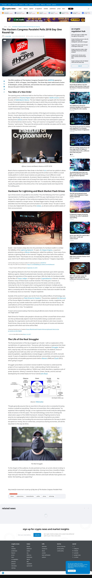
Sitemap (13, 568)
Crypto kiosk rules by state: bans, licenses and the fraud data (78, 56)
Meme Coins (15, 4)
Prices (58, 8)
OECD (20, 120)
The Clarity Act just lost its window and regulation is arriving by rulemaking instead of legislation (80, 128)
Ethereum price (20, 12)
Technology (51, 496)
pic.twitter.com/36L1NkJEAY (15, 331)
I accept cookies (72, 570)
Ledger (24, 278)
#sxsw (27, 329)
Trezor (20, 278)
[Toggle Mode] (89, 4)
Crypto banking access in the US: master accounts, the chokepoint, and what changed (79, 40)
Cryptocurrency (20, 496)
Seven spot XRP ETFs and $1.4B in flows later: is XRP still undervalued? (79, 237)
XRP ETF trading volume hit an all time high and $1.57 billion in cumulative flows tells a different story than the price (79, 150)
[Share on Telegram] (4, 89)
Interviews (14, 566)
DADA (17, 100)
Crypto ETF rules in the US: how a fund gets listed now (79, 45)
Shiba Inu (29, 555)
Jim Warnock (61, 298)
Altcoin (28, 559)
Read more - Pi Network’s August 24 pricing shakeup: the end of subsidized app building (80, 207)
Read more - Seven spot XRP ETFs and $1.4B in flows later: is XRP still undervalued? (80, 228)
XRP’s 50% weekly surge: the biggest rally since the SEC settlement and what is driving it (79, 277)
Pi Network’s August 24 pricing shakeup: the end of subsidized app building (79, 216)
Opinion (31, 8)
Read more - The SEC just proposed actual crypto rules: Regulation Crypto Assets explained (80, 186)
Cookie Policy (60, 550)
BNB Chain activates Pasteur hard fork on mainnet (80, 257)
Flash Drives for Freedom (32, 298)
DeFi (28, 561)
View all (80, 66)
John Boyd (44, 374)
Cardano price (75, 12)
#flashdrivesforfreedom (36, 329)
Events (9, 4)
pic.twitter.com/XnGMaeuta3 (47, 264)
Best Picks (48, 4)
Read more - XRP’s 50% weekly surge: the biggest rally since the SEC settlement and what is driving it (80, 268)
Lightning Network (27, 250)
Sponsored (29, 566)
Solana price (53, 12)
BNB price (41, 12)
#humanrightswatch (47, 329)
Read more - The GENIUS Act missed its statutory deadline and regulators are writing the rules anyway (80, 98)
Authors (44, 557)
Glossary (54, 4)
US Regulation (38, 8)
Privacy (44, 496)
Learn (63, 8)
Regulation (29, 563)
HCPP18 (51, 80)
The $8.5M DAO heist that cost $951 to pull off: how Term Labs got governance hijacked (79, 174)
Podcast (13, 563)
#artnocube (56, 329)
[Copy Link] (4, 92)
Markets (46, 8)
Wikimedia (39, 402)
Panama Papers (25, 98)
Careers (44, 553)
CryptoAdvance (46, 278)
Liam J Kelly (8, 36)
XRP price (30, 12)
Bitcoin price (7, 12)
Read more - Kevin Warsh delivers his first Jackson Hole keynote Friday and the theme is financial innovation (80, 77)
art (45, 170)
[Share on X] (4, 84)
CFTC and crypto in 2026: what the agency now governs (79, 35)
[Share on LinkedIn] (4, 87)
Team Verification (46, 555)
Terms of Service (61, 546)
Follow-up (43, 4)
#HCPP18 (43, 263)
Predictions (53, 8)
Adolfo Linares (54, 98)
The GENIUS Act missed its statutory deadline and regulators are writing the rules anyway (80, 107)
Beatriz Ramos (24, 100)
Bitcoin (27, 252)
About (26, 4)
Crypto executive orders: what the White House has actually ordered (79, 51)
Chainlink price (86, 12)
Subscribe (37, 535)
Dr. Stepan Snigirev (46, 250)
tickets (39, 206)
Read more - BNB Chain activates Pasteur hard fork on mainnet (80, 249)
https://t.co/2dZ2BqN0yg (33, 264)
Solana (28, 550)
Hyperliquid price (64, 12)
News (20, 8)
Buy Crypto (4, 4)
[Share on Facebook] (4, 81)
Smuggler (55, 347)
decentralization (30, 496)
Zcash (56, 358)
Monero (44, 358)
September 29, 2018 (32, 268)
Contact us (21, 4)
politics (38, 496)
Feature (26, 8)
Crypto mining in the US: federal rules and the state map (79, 61)
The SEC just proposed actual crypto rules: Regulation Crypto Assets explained (79, 195)
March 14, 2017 (27, 334)
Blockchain (29, 557)
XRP (72, 154)
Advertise (37, 4)
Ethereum (29, 548)
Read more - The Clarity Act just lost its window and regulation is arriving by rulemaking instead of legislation (80, 119)
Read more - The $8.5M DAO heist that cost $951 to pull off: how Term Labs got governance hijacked (80, 165)
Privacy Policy (60, 548)
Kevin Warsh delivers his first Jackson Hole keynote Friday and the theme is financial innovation (79, 86)
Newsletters (31, 4)
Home (5, 26)
